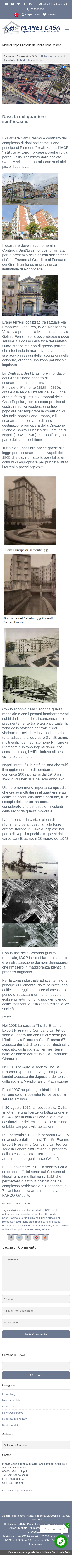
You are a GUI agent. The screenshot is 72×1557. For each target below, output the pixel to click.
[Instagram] (12, 4)
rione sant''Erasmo (33, 1221)
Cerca (38, 1375)
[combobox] (36, 1445)
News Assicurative (12, 1412)
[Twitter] (18, 4)
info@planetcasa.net (54, 4)
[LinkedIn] (30, 4)
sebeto (46, 1229)
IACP (46, 1210)
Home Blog (8, 1394)
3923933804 (37, 9)
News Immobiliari (12, 1400)
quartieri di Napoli (29, 1217)
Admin (6, 1515)
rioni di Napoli (53, 1221)
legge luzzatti (39, 1214)
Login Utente (32, 14)
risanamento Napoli (39, 1225)
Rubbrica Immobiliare (29, 60)
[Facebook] (24, 4)
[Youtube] (6, 4)
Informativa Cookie (48, 1515)
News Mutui (9, 1406)
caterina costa (17, 1210)
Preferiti (51, 14)
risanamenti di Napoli (14, 1225)
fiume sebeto (34, 1210)
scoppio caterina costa (27, 1229)
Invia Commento (36, 1334)
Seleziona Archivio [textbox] (15, 1445)
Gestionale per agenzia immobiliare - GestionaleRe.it (39, 1552)
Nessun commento (55, 55)
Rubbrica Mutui (11, 1425)
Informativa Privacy (23, 1515)
